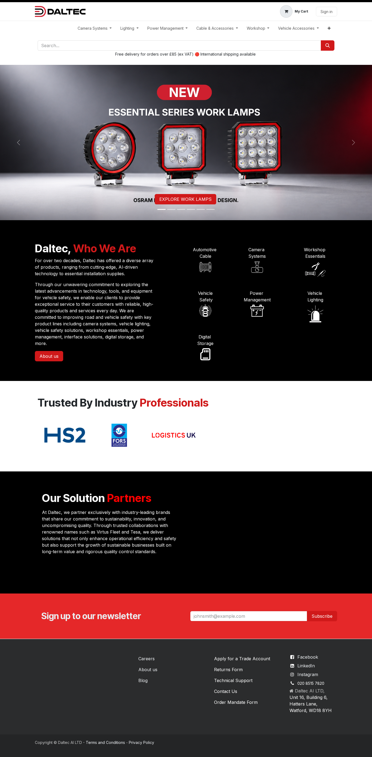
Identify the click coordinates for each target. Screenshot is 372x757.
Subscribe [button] (322, 616)
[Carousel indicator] (161, 209)
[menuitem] (94, 28)
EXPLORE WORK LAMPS (185, 199)
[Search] (327, 45)
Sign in (327, 11)
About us (49, 356)
